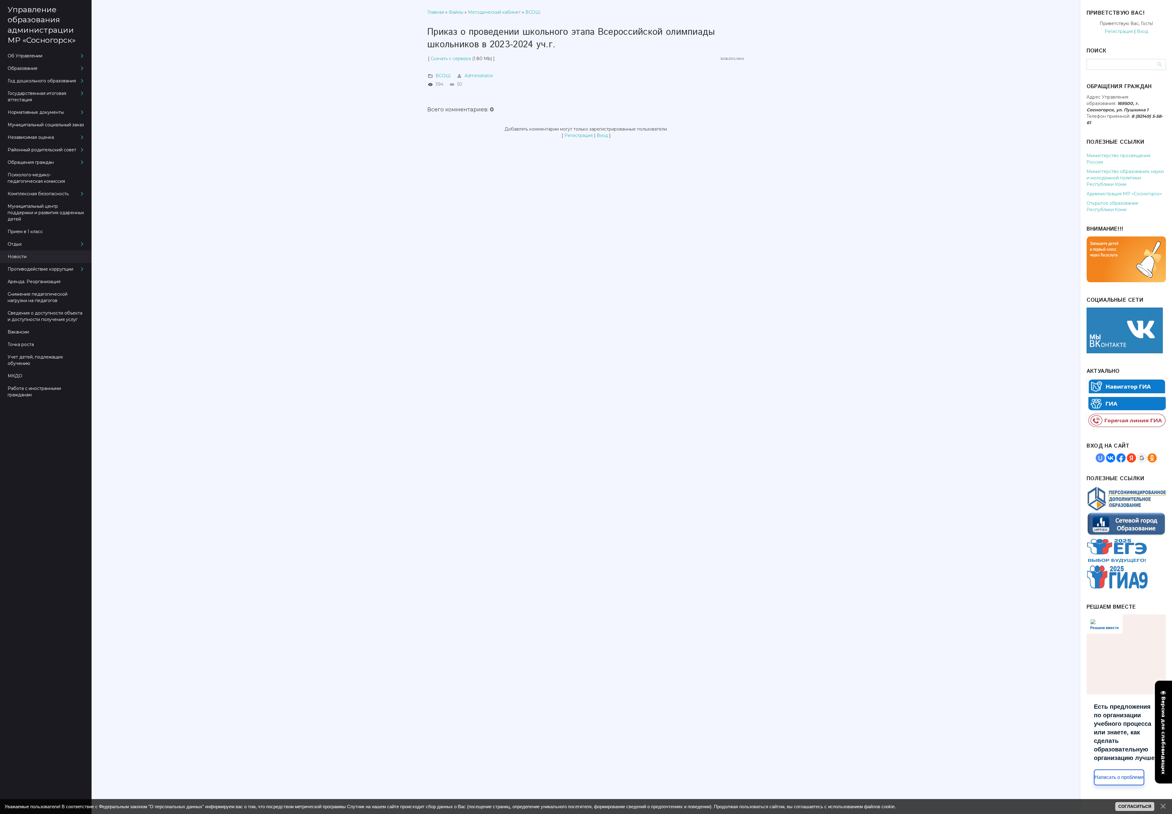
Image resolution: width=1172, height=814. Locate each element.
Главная (435, 12)
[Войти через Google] (1141, 458)
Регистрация (578, 135)
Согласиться (1134, 806)
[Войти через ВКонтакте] (1110, 458)
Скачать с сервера (451, 58)
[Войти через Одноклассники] (1152, 458)
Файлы (456, 12)
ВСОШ (533, 12)
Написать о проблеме (1119, 777)
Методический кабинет (494, 12)
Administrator (479, 75)
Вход (602, 135)
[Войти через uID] (1100, 458)
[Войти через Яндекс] (1131, 458)
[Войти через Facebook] (1121, 458)
